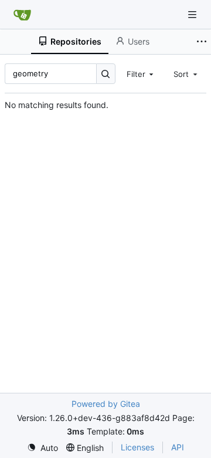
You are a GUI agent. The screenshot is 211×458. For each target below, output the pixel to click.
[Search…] (105, 73)
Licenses (137, 447)
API (177, 447)
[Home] (22, 14)
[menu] (42, 448)
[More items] (201, 41)
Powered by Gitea (106, 404)
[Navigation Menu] (193, 14)
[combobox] (141, 73)
